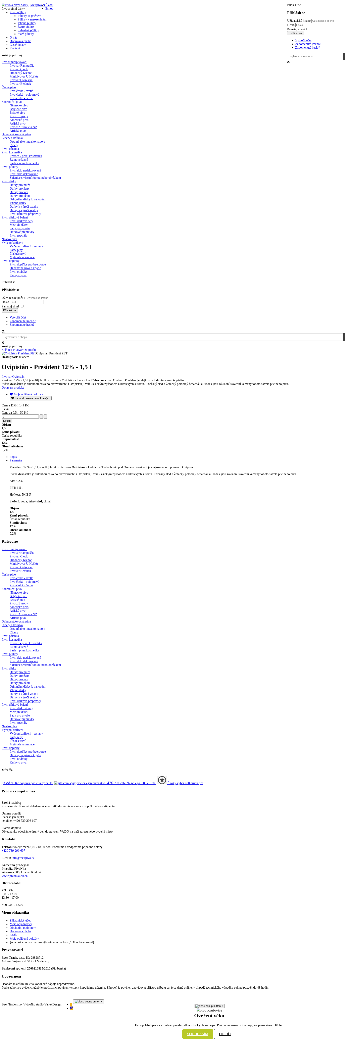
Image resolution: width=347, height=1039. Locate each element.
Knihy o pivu (18, 275)
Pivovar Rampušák (22, 65)
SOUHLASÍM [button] (197, 1034)
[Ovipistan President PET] (19, 353)
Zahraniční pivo (12, 101)
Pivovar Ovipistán (21, 80)
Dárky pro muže (20, 185)
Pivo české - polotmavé (24, 94)
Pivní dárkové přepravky (25, 213)
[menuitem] (49, 5)
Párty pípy (16, 250)
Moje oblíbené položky (24, 938)
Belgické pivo (18, 109)
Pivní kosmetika (12, 152)
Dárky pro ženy (20, 188)
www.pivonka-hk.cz (15, 876)
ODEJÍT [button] (225, 1034)
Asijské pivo (18, 123)
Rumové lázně (19, 159)
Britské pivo (17, 112)
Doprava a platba (20, 931)
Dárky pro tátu (19, 192)
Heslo (291, 25)
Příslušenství (18, 253)
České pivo (9, 87)
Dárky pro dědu (20, 195)
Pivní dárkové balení (15, 217)
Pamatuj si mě (296, 29)
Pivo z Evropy (19, 116)
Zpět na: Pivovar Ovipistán (19, 349)
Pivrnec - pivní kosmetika (26, 156)
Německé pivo (19, 105)
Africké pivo (18, 130)
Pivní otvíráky (19, 271)
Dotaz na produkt (13, 387)
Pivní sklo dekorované (24, 174)
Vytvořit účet (303, 40)
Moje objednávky (21, 924)
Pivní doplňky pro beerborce (28, 264)
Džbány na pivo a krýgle (25, 268)
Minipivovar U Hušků (24, 76)
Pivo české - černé (21, 98)
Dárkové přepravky (22, 232)
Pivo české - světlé (21, 91)
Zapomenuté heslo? (307, 47)
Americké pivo (19, 119)
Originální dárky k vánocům (27, 199)
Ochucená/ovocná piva (16, 134)
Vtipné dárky (18, 203)
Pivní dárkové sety (21, 221)
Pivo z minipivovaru (14, 62)
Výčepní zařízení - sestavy (26, 246)
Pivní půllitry (10, 166)
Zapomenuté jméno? (308, 44)
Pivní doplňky (10, 260)
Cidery (14, 145)
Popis (13, 456)
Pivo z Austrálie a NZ (23, 127)
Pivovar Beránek (20, 83)
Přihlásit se (295, 33)
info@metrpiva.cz (23, 857)
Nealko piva (9, 239)
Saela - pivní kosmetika (24, 163)
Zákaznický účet (20, 920)
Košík (13, 935)
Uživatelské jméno (299, 20)
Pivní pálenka (10, 148)
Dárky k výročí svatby (24, 210)
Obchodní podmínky (23, 927)
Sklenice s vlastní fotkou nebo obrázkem (35, 177)
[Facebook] (71, 1004)
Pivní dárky (9, 181)
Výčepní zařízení (12, 242)
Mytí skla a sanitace (22, 257)
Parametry (16, 460)
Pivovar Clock (19, 69)
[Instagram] (71, 1008)
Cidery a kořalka (12, 138)
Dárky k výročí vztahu (24, 206)
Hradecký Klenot (21, 73)
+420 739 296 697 (13, 850)
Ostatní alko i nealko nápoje (27, 141)
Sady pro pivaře (20, 228)
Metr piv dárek (19, 224)
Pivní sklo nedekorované (25, 170)
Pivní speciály (18, 235)
